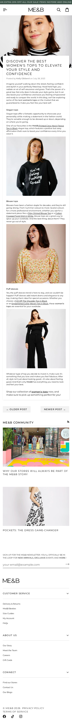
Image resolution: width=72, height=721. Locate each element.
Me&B (9, 708)
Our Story (7, 645)
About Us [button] (10, 635)
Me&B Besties (9, 608)
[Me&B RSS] (68, 422)
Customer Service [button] (16, 593)
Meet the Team (10, 650)
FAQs (5, 623)
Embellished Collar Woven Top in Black (30, 303)
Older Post (16, 409)
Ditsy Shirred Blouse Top (39, 213)
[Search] (56, 9)
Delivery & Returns (11, 604)
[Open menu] (7, 9)
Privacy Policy (33, 708)
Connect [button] (9, 672)
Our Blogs (7, 692)
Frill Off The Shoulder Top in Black (31, 301)
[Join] (66, 564)
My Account (8, 618)
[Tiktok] (12, 716)
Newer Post (55, 409)
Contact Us (8, 687)
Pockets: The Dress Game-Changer (30, 530)
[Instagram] (20, 716)
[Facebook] (4, 716)
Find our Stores (10, 682)
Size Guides (8, 613)
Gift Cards (7, 660)
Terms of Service (15, 711)
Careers (6, 655)
